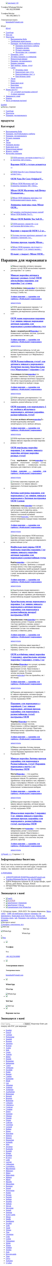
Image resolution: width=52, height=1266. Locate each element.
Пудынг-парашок (22, 50)
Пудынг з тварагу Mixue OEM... (27, 254)
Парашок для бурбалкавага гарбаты (25, 43)
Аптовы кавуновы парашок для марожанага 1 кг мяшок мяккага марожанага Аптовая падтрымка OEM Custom (28, 497)
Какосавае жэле (17, 83)
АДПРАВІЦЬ (6, 873)
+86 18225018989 (13, 956)
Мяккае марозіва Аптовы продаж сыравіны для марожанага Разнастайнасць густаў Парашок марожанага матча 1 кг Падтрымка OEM (28, 763)
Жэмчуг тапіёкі (12, 151)
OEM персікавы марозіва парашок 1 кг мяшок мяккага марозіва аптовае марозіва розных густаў (26, 451)
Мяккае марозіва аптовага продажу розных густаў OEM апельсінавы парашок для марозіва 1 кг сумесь (26, 279)
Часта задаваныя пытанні (16, 100)
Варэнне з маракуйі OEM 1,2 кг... (28, 230)
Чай (7, 140)
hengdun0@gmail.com (14, 22)
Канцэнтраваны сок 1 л (25, 74)
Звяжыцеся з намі (13, 96)
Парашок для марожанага (21, 61)
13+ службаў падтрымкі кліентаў (24, 92)
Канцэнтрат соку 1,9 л (24, 72)
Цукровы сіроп (21, 70)
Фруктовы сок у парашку (25, 52)
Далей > (6, 854)
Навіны (9, 98)
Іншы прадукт (16, 87)
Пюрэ (13, 81)
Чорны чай (40, 916)
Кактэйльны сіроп (22, 76)
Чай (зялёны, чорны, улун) (21, 65)
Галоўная (9, 32)
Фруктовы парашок (14, 153)
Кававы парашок (18, 63)
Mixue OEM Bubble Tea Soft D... (27, 219)
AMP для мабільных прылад (18, 913)
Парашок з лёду (17, 54)
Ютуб (8, 28)
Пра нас (9, 35)
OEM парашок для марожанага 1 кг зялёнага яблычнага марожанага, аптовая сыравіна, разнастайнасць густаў (28, 410)
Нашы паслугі (11, 90)
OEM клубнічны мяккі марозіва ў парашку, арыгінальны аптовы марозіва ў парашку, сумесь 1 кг (28, 657)
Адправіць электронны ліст (12, 924)
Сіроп (13, 68)
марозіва (20, 675)
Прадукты (10, 37)
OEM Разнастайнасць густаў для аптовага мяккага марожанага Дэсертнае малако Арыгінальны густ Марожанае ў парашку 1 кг (28, 365)
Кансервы (15, 85)
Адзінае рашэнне (18, 94)
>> (11, 854)
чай (15, 918)
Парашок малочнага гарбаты (27, 46)
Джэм (13, 79)
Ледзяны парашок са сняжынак (23, 57)
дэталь (18, 303)
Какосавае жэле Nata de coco (23, 916)
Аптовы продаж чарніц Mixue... (27, 242)
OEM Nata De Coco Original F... (27, 178)
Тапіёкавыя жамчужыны (21, 41)
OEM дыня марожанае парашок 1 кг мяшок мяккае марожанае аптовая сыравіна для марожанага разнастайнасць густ (28, 322)
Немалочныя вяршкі (19, 59)
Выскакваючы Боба (19, 39)
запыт (13, 303)
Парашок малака (22, 48)
